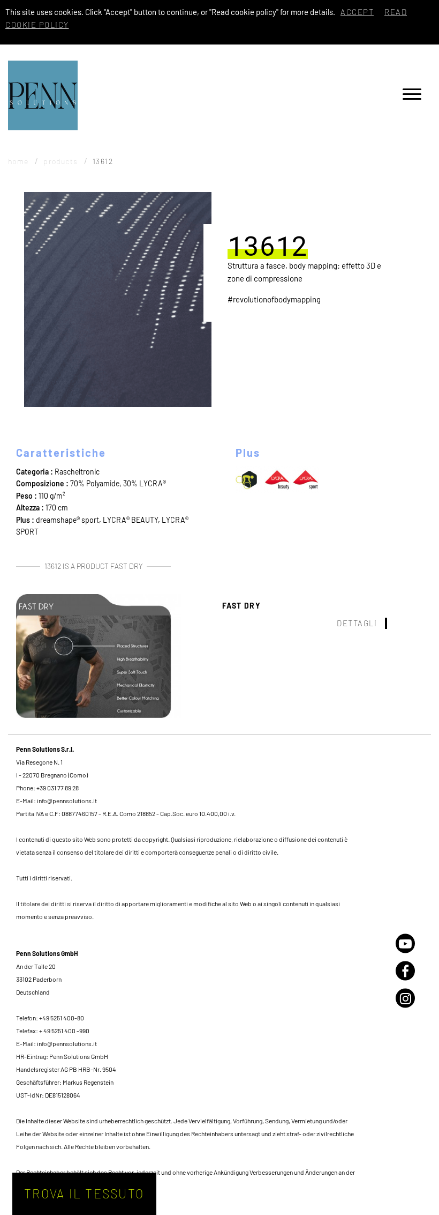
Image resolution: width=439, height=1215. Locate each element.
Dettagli (357, 623)
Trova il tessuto (84, 1193)
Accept (357, 12)
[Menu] (412, 96)
